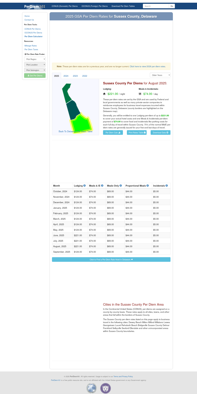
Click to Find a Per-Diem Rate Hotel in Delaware (110, 259)
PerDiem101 (56, 380)
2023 (75, 75)
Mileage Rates (31, 45)
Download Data (159, 132)
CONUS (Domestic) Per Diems (65, 6)
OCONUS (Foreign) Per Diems (95, 6)
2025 (56, 75)
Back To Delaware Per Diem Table (75, 131)
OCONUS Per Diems (33, 32)
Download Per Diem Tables (123, 6)
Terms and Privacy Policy (123, 376)
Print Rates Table (136, 132)
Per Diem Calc (112, 132)
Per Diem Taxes (31, 49)
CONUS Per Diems (33, 28)
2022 (84, 75)
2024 (66, 75)
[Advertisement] (111, 43)
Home (27, 16)
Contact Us (29, 19)
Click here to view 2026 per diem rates (147, 66)
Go (172, 6)
